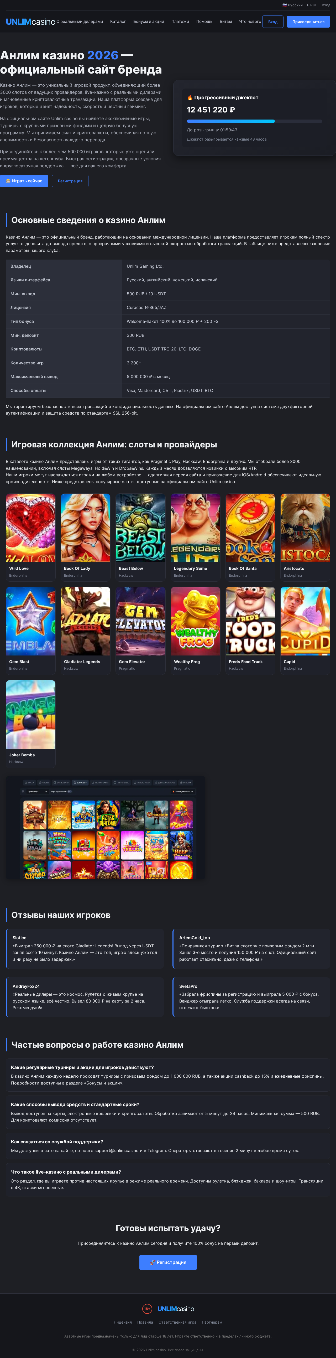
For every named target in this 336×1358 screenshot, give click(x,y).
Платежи (180, 21)
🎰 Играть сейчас (24, 180)
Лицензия (123, 1322)
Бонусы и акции (148, 21)
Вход (272, 21)
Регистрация (70, 181)
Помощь (204, 21)
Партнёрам (212, 1322)
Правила (145, 1322)
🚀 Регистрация (168, 1262)
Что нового (250, 21)
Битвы (226, 21)
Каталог (118, 21)
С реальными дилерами (79, 21)
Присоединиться (308, 21)
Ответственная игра (177, 1322)
